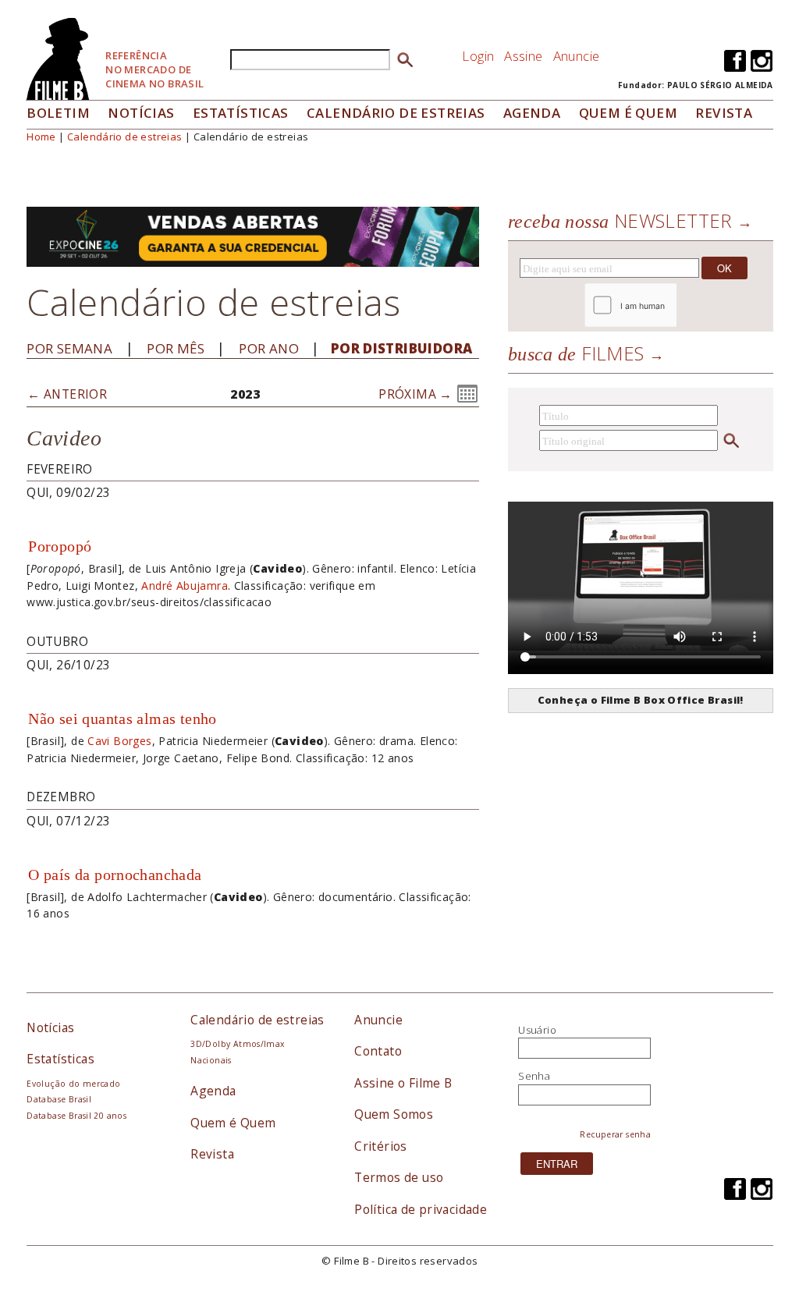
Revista (723, 113)
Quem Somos (393, 1114)
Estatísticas (241, 113)
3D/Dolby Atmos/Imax (237, 1043)
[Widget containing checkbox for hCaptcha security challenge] (673, 305)
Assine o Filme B (403, 1082)
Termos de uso (398, 1177)
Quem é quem (628, 113)
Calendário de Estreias (396, 113)
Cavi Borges (119, 740)
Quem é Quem (232, 1122)
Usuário (537, 1030)
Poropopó (59, 546)
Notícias (141, 113)
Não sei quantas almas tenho (122, 718)
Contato (378, 1050)
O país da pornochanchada (114, 874)
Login (478, 56)
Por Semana (69, 348)
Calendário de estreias (125, 137)
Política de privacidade (420, 1209)
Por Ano (269, 348)
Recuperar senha (615, 1134)
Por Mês (175, 348)
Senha (534, 1076)
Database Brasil (59, 1099)
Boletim (58, 113)
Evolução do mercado (73, 1083)
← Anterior (67, 394)
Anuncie (576, 56)
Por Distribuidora (402, 348)
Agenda (531, 113)
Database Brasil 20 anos (76, 1115)
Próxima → (415, 394)
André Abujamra (184, 585)
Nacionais (211, 1060)
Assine (523, 56)
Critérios (380, 1146)
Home (41, 137)
